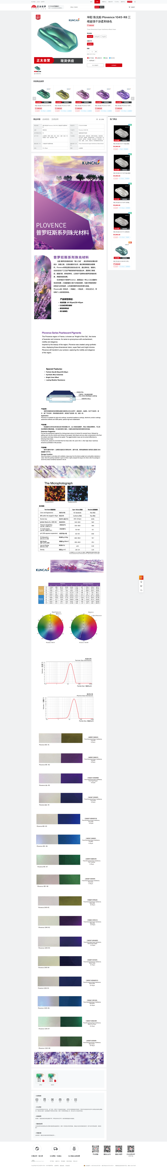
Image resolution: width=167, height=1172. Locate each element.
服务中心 (123, 1)
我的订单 (110, 1)
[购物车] (141, 586)
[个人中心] (141, 582)
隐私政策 (62, 1165)
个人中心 (117, 1)
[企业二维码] (141, 590)
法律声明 (56, 1165)
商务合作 (75, 1161)
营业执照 (67, 1165)
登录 (91, 1)
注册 (97, 1)
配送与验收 (69, 1161)
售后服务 (63, 1161)
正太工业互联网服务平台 (38, 7)
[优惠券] (141, 578)
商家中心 (104, 1)
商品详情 (36, 119)
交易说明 (54, 119)
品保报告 (45, 119)
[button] (34, 98)
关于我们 (52, 1161)
